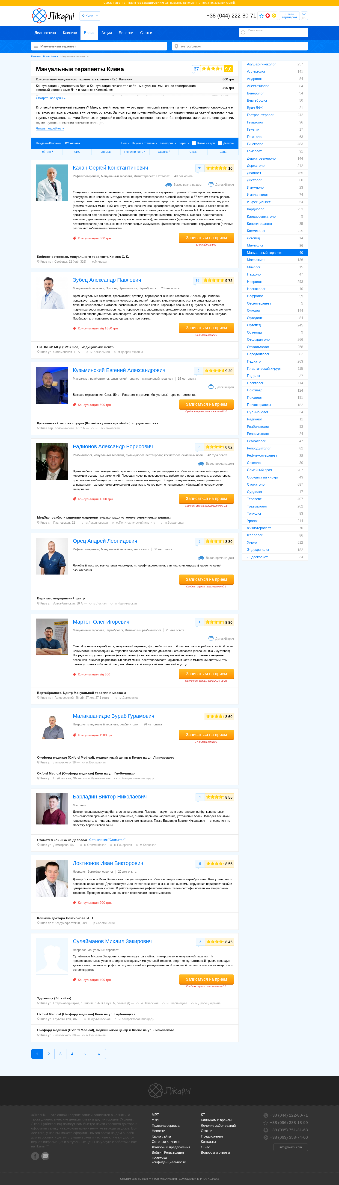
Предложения (212, 1136)
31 (200, 168)
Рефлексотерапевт (262, 455)
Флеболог (254, 535)
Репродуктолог (259, 448)
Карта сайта (161, 1136)
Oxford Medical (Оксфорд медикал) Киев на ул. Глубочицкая (86, 773)
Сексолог (254, 463)
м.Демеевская (129, 697)
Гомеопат (254, 151)
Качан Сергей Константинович (110, 168)
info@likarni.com (291, 1147)
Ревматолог (256, 441)
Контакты (208, 1142)
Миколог (253, 267)
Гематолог (255, 122)
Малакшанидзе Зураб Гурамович (113, 716)
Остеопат (254, 332)
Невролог (254, 282)
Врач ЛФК (255, 108)
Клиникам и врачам (216, 1120)
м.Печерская (123, 845)
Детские (228, 143)
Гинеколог (255, 144)
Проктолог (255, 383)
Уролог (252, 521)
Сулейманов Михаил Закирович (112, 941)
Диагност (254, 173)
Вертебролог (257, 100)
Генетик (253, 129)
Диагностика (45, 33)
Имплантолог (257, 195)
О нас (205, 1147)
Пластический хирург (264, 368)
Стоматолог (256, 484)
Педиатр (254, 361)
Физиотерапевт (259, 528)
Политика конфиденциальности (169, 1160)
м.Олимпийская (95, 845)
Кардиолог (255, 209)
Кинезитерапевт (259, 224)
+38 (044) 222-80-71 (231, 15)
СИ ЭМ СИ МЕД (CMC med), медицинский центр (75, 347)
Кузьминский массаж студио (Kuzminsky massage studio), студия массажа (97, 423)
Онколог (253, 310)
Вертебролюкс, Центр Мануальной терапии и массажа (81, 693)
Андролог (254, 79)
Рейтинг (46, 151)
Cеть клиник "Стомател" (107, 840)
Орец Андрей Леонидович (105, 541)
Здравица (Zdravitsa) (54, 998)
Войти (156, 1152)
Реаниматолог (258, 434)
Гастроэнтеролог (260, 115)
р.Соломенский (104, 923)
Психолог (254, 397)
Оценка (163, 151)
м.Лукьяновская (97, 522)
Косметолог (256, 231)
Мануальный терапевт (265, 253)
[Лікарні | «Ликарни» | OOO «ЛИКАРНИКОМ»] (169, 1091)
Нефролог (255, 296)
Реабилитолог (258, 426)
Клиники (70, 33)
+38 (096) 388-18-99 (289, 1122)
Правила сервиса (165, 1125)
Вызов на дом (206, 143)
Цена (223, 151)
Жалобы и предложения (171, 1147)
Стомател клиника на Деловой (62, 840)
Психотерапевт (259, 405)
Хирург (252, 542)
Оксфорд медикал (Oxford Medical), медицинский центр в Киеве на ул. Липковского (105, 757)
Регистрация (174, 1152)
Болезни (126, 33)
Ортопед (254, 325)
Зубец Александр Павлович (107, 280)
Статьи (146, 33)
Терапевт (254, 499)
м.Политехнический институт (136, 522)
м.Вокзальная (100, 352)
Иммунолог (256, 187)
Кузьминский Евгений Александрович (119, 370)
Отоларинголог (259, 339)
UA (304, 13)
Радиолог (254, 419)
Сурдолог (254, 492)
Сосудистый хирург (262, 477)
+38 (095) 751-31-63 (289, 1130)
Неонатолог (256, 289)
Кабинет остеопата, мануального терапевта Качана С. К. (83, 256)
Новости (158, 1131)
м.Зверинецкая (177, 1003)
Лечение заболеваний (218, 1125)
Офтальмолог (258, 347)
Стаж (193, 151)
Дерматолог (256, 165)
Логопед (253, 238)
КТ (203, 1115)
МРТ (155, 1115)
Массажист (256, 260)
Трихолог (254, 513)
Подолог (253, 376)
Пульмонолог (257, 412)
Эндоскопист (257, 557)
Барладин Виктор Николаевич (110, 797)
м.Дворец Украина (130, 352)
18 (197, 280)
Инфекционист (259, 202)
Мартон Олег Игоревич (101, 622)
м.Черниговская (126, 603)
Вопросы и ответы (215, 1152)
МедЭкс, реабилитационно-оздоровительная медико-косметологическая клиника (104, 517)
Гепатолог (255, 137)
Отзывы (106, 151)
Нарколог (254, 274)
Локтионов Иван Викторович (108, 863)
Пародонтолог (258, 354)
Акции (106, 33)
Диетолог (254, 180)
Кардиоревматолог (262, 216)
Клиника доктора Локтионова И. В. (65, 918)
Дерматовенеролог (262, 158)
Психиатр (254, 390)
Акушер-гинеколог (261, 64)
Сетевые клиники (165, 1142)
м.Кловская (148, 845)
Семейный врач (259, 470)
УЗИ (155, 1120)
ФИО (77, 151)
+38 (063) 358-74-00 (289, 1137)
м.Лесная (100, 603)
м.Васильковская (107, 428)
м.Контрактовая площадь (136, 778)
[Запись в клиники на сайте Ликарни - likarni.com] (53, 16)
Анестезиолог (258, 86)
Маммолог (255, 245)
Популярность (133, 151)
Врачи (89, 33)
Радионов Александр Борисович (113, 446)
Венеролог (255, 93)
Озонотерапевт (259, 303)
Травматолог (257, 506)
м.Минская (99, 261)
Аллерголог (256, 71)
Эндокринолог (258, 549)
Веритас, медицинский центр (61, 598)
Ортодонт (254, 318)
